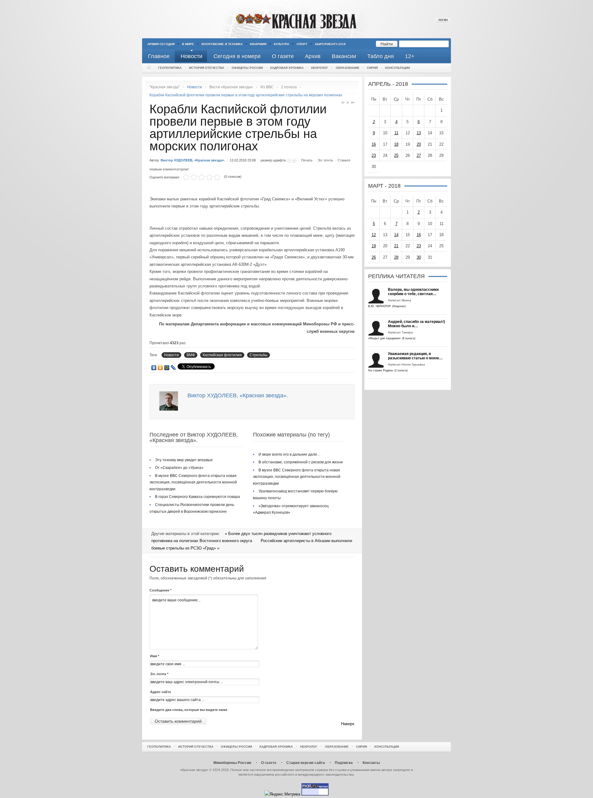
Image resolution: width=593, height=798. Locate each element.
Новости (171, 355)
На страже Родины (380, 370)
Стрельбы (258, 355)
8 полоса (408, 338)
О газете (268, 763)
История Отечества (206, 67)
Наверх (348, 723)
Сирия (372, 67)
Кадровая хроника (287, 67)
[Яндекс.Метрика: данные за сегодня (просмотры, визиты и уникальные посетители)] (282, 794)
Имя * (154, 656)
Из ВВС (267, 87)
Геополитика (170, 67)
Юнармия (258, 44)
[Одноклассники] (160, 368)
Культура (281, 44)
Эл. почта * (159, 674)
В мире (188, 44)
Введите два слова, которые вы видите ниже (188, 710)
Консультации (397, 67)
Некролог (319, 67)
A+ (353, 102)
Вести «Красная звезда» (231, 87)
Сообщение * (160, 590)
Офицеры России (247, 67)
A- (343, 102)
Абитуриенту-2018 (330, 44)
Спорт (301, 44)
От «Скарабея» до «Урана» (179, 468)
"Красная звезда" (164, 87)
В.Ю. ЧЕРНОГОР (379, 306)
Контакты (371, 763)
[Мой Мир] (167, 368)
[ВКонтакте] (154, 368)
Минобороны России (232, 763)
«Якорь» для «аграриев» (384, 338)
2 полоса (289, 87)
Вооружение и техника (221, 44)
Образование (348, 67)
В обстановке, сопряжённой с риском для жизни (301, 462)
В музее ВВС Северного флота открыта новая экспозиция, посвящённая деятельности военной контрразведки (193, 482)
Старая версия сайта (305, 763)
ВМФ (191, 355)
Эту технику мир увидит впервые (184, 460)
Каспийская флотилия (222, 355)
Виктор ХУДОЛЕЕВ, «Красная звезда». (193, 160)
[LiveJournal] (173, 368)
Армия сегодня (161, 44)
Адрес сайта (160, 692)
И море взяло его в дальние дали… (290, 454)
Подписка (344, 763)
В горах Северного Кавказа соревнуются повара (197, 497)
